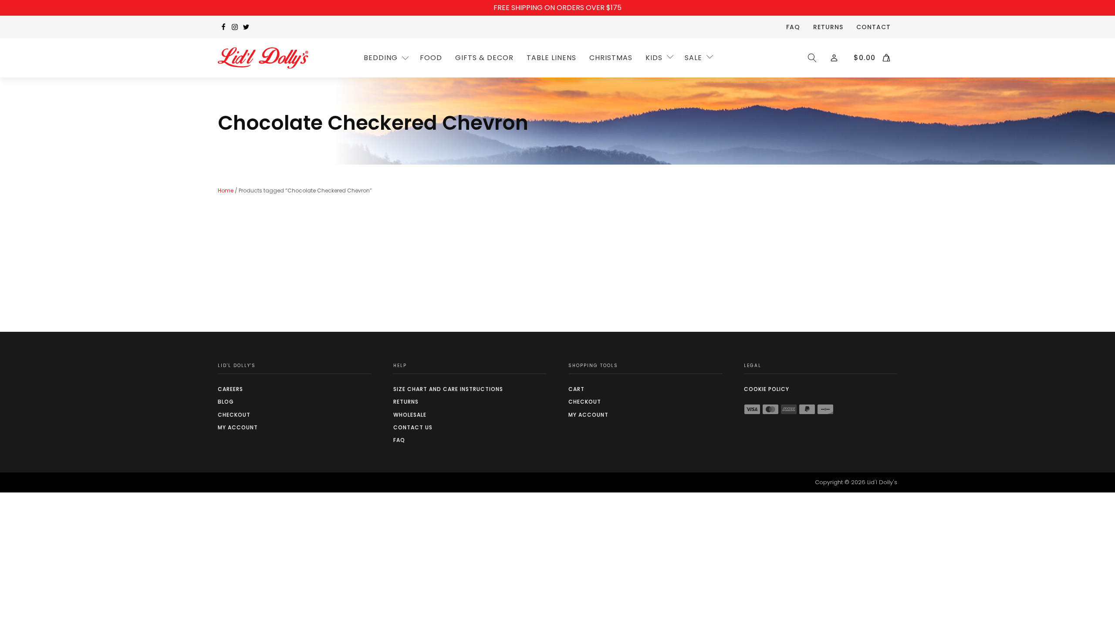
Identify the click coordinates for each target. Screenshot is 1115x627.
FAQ (793, 27)
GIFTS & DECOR (484, 58)
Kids (653, 58)
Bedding (381, 58)
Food (431, 58)
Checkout (234, 414)
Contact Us (412, 427)
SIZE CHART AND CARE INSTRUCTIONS (448, 389)
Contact (873, 27)
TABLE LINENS (551, 58)
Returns (828, 27)
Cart (576, 389)
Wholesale (409, 414)
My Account (238, 427)
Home (225, 190)
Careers (230, 389)
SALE (693, 58)
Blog (226, 401)
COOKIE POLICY (766, 389)
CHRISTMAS (610, 58)
